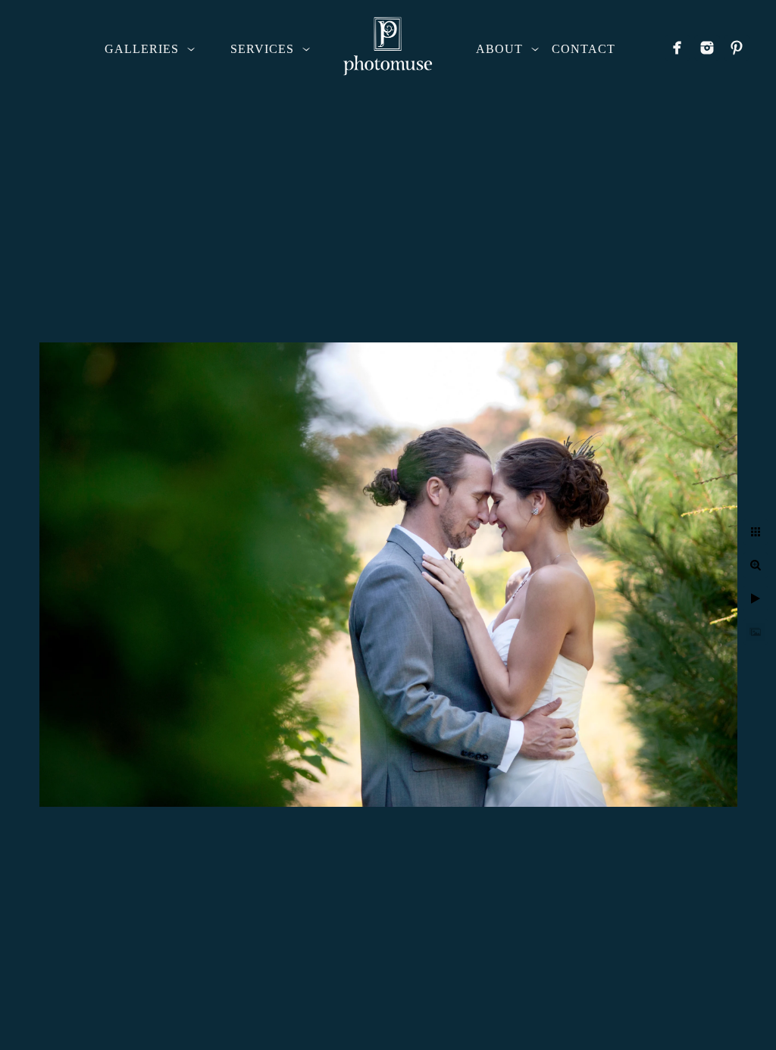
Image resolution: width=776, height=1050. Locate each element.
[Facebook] (677, 48)
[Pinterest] (736, 48)
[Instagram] (707, 48)
